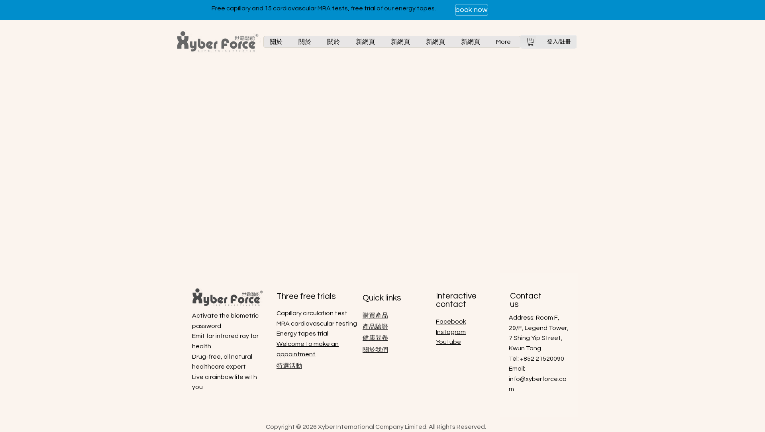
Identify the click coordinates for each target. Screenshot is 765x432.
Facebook (451, 321)
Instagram (451, 332)
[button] (531, 42)
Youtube (448, 342)
